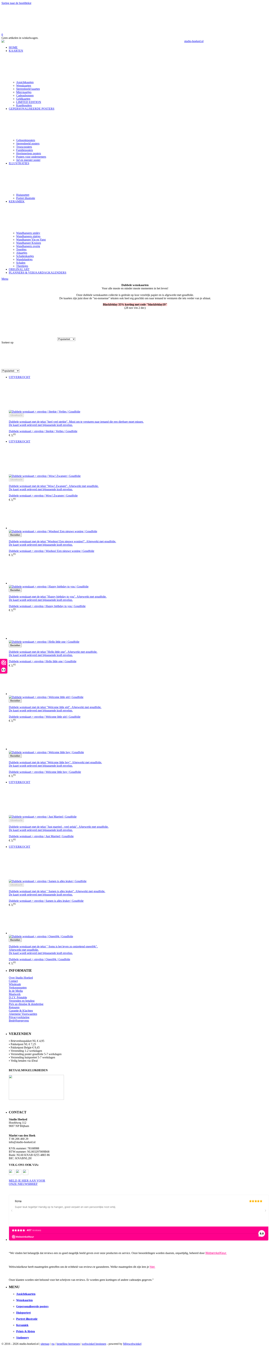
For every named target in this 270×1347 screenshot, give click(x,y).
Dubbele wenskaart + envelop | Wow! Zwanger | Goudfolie (43, 495)
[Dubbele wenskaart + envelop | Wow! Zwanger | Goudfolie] (139, 460)
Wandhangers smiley (28, 233)
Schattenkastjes (25, 256)
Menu (4, 278)
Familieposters (24, 150)
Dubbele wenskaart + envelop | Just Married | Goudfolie (41, 836)
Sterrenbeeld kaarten (28, 88)
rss (53, 1343)
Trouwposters (24, 146)
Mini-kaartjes (23, 92)
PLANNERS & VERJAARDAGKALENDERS (37, 272)
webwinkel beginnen (94, 1343)
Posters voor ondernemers (31, 156)
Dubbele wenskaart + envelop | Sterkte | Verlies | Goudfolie (43, 431)
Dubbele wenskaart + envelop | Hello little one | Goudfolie (42, 661)
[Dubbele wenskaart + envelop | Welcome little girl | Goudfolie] (139, 681)
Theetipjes (22, 266)
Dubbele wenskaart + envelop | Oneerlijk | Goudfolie (39, 959)
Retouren (14, 1007)
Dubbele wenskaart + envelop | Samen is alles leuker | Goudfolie (46, 900)
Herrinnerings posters (28, 153)
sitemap (45, 1343)
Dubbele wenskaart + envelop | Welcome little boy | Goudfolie (45, 771)
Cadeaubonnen (25, 95)
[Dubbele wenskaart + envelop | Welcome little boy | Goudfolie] (139, 736)
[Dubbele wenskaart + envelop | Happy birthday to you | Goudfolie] (139, 571)
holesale (16, 984)
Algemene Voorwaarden (23, 1013)
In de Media (16, 990)
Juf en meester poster (28, 160)
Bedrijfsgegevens (19, 1020)
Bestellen (15, 535)
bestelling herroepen (68, 1343)
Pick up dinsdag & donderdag (26, 1004)
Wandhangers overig (28, 246)
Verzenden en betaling (22, 1000)
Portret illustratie (25, 198)
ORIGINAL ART (19, 269)
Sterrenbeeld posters (27, 143)
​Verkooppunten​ (18, 987)
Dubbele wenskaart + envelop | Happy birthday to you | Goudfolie (47, 606)
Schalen (20, 262)
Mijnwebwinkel (132, 1343)
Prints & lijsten (25, 1331)
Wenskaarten (23, 85)
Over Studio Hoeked (21, 977)
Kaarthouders (24, 105)
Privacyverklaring (19, 1017)
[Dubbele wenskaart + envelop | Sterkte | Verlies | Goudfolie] (139, 396)
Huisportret (22, 194)
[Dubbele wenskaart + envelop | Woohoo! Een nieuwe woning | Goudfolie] (139, 516)
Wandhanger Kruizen (28, 242)
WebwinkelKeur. (216, 1253)
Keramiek (22, 1325)
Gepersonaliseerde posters (32, 1306)
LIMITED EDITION (28, 102)
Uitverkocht (16, 415)
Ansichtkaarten (25, 82)
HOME (13, 47)
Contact (13, 980)
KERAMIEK (17, 201)
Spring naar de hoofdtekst (16, 3)
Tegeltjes (21, 249)
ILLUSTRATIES (19, 163)
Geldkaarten (23, 98)
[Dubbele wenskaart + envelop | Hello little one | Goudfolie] (139, 626)
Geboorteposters (25, 140)
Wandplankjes (24, 259)
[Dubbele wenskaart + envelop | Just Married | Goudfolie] (139, 801)
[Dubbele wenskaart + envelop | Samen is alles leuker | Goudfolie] (139, 865)
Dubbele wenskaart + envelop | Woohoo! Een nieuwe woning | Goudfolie (51, 550)
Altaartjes (21, 252)
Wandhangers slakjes (28, 236)
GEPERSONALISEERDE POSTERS (31, 108)
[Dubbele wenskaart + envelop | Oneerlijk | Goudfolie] (139, 921)
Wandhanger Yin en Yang (31, 239)
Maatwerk (15, 994)
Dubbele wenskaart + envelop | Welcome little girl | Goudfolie (44, 716)
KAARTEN (16, 50)
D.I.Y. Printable (18, 997)
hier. (152, 1266)
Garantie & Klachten (21, 1010)
